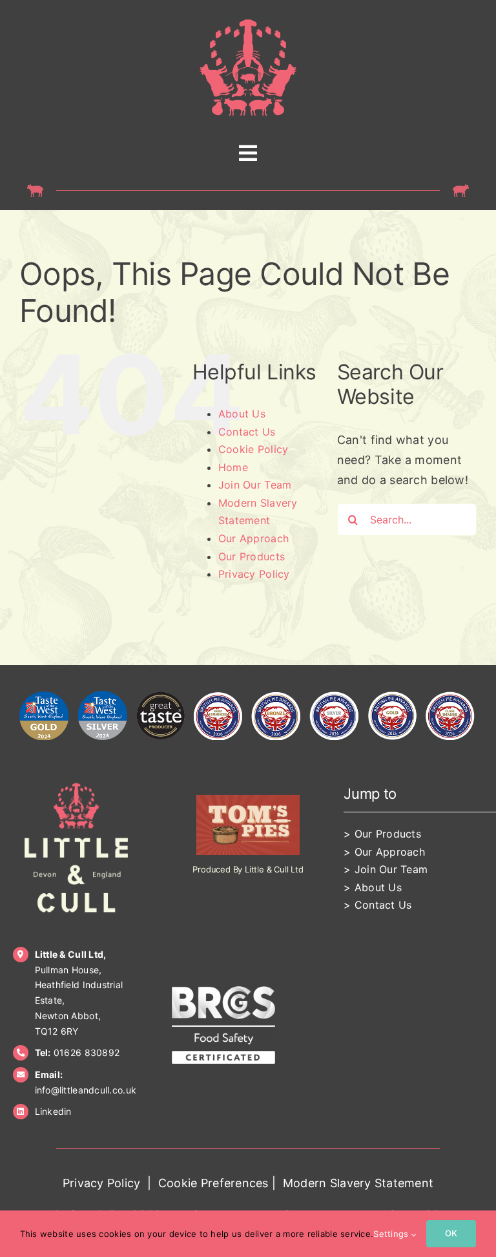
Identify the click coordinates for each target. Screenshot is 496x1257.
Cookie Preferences (213, 1183)
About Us (241, 413)
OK (451, 1233)
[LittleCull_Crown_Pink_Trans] (248, 25)
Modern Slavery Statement (358, 1183)
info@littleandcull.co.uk (85, 1089)
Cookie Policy (253, 449)
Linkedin (53, 1111)
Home (233, 467)
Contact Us (247, 431)
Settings (392, 1234)
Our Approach (253, 538)
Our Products (251, 556)
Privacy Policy (254, 573)
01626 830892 (86, 1052)
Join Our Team (255, 484)
